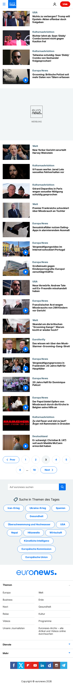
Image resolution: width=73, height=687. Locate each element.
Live (65, 4)
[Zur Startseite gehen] (12, 4)
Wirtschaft (56, 532)
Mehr (6, 653)
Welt (35, 146)
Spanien (60, 508)
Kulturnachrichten (43, 31)
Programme (45, 621)
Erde (41, 599)
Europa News (40, 70)
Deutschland (40, 436)
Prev (12, 459)
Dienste (7, 644)
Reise (6, 613)
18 (34, 469)
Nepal (14, 532)
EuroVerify (38, 339)
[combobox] (36, 487)
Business (7, 599)
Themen (7, 584)
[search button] (62, 487)
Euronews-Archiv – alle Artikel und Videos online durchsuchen (52, 630)
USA (35, 12)
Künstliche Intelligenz (36, 540)
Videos (6, 621)
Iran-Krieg (14, 508)
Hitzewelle (34, 532)
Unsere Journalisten (14, 627)
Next (47, 469)
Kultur (42, 613)
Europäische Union (36, 557)
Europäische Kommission (36, 548)
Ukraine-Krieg (38, 508)
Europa (7, 592)
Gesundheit (36, 516)
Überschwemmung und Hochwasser (29, 524)
